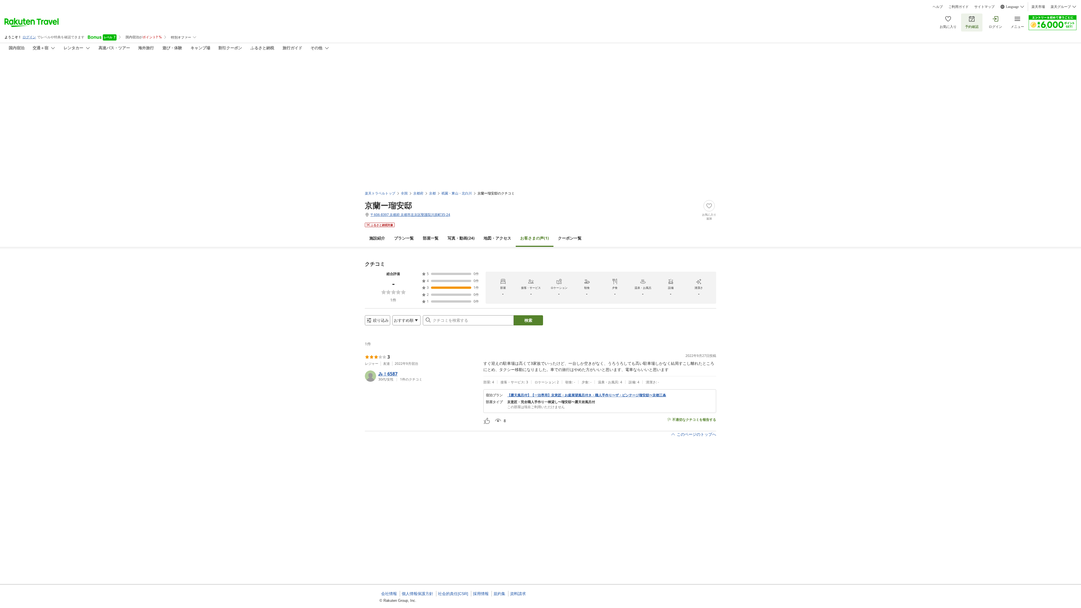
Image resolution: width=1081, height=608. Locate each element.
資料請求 (518, 593)
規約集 (499, 593)
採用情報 (481, 593)
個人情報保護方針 (417, 593)
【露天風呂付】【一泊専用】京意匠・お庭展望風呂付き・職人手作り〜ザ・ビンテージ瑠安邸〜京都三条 (586, 395)
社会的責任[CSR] (453, 593)
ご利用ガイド (958, 7)
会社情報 (389, 593)
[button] (422, 376)
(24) (461, 238)
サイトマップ (984, 7)
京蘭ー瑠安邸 (388, 205)
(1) (534, 238)
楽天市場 (1038, 7)
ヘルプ (938, 7)
